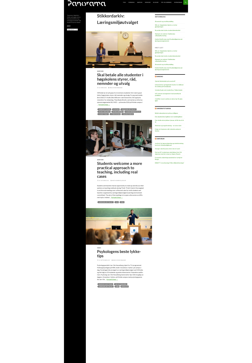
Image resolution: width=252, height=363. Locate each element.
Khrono (160, 76)
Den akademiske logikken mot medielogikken (168, 117)
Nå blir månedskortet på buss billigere (166, 113)
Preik (122, 202)
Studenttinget (103, 114)
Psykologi (125, 286)
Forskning (131, 2)
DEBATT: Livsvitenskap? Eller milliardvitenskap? (169, 163)
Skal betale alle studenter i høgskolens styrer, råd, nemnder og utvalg (120, 79)
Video (99, 248)
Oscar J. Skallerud (104, 111)
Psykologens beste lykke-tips (119, 253)
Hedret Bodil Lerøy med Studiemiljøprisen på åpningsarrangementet (168, 40)
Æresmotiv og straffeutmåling (164, 21)
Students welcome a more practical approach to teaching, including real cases (119, 170)
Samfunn (139, 2)
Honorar (116, 109)
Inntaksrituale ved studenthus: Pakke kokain (168, 90)
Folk (124, 2)
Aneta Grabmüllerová (119, 180)
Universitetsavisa (164, 108)
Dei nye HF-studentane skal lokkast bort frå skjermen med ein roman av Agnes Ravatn (168, 153)
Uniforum (160, 139)
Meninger (148, 2)
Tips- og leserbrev (166, 2)
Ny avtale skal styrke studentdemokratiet (167, 30)
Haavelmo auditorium (105, 284)
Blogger (155, 2)
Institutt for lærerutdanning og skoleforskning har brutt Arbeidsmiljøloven (169, 144)
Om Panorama (178, 2)
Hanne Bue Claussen (104, 109)
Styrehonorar (115, 114)
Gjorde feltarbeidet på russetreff (165, 81)
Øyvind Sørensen (118, 111)
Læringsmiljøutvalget (129, 109)
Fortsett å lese (104, 105)
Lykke (117, 286)
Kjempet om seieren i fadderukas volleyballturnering (165, 34)
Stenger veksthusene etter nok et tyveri (167, 149)
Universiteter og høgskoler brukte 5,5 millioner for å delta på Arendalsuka (169, 85)
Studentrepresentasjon (133, 111)
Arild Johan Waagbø (115, 87)
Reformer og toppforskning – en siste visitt (168, 125)
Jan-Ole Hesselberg (121, 284)
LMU (117, 202)
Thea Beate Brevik (128, 114)
